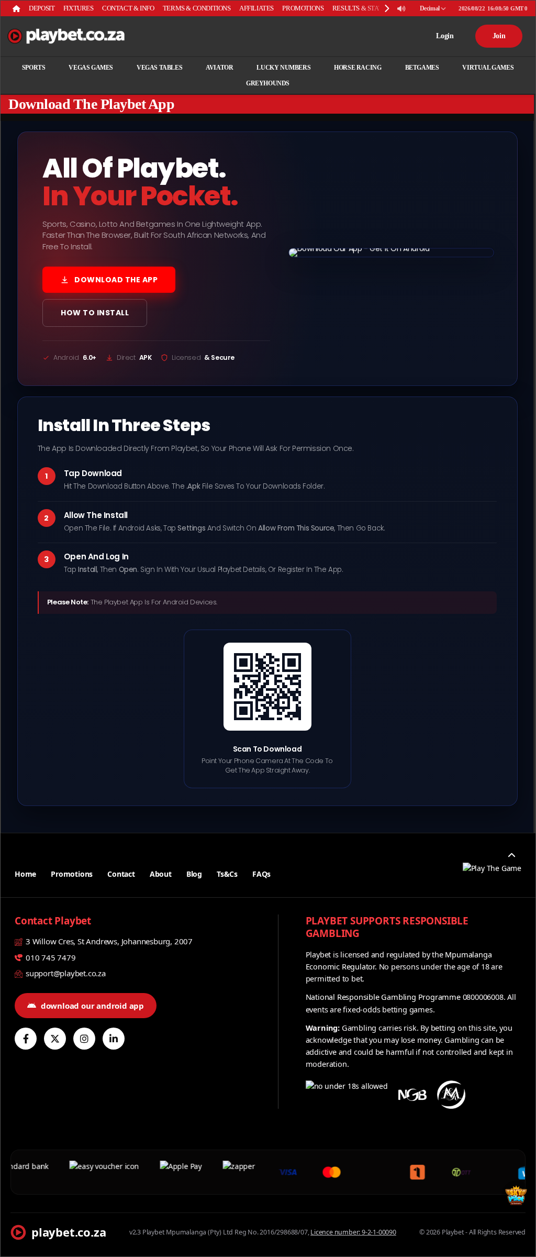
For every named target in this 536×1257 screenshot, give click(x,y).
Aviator (219, 67)
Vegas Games (91, 67)
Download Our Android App (92, 1005)
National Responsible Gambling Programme (383, 996)
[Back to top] (511, 856)
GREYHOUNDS (267, 83)
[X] (55, 1039)
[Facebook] (26, 1039)
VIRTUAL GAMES (487, 67)
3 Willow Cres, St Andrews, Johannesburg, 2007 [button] (108, 941)
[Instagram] (84, 1039)
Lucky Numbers (283, 67)
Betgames (422, 67)
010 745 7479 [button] (49, 957)
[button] (391, 252)
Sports (34, 67)
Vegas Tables (159, 67)
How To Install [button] (95, 312)
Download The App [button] (116, 279)
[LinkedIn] (114, 1039)
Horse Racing (357, 67)
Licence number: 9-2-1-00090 (353, 1232)
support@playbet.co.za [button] (65, 973)
